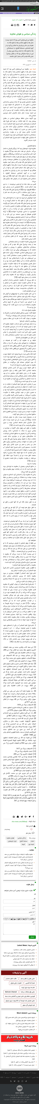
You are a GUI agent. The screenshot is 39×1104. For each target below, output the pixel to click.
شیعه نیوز (31, 844)
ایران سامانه (16, 1102)
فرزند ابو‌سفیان (12, 841)
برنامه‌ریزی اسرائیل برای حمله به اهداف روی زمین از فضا (19, 953)
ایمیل (33, 905)
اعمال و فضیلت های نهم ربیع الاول (25, 1020)
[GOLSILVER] (19, 1038)
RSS (2, 1077)
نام (34, 898)
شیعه (23, 844)
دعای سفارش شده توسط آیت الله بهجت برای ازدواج (20, 1001)
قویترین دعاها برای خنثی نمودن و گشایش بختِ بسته (20, 996)
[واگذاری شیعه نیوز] (19, 13)
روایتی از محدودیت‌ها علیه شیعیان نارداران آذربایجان (19, 1057)
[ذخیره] (18, 25)
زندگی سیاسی (22, 838)
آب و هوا (7, 1073)
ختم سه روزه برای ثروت (28, 987)
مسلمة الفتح (23, 841)
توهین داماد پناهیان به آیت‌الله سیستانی (21, 1050)
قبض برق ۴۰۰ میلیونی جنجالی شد (25, 1026)
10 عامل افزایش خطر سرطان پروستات (24, 962)
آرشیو (19, 1073)
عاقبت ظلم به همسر (11, 979)
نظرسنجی (21, 1077)
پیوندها (14, 1073)
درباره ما (34, 1073)
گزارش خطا (29, 826)
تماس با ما (26, 1073)
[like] (19, 829)
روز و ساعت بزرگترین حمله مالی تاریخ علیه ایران (19, 1053)
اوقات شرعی (35, 1077)
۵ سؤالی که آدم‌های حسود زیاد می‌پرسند (23, 965)
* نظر (33, 922)
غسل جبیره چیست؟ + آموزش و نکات (22, 1065)
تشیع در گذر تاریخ (17, 20)
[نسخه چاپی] (12, 25)
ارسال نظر (29, 833)
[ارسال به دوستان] (15, 25)
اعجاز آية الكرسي (30, 983)
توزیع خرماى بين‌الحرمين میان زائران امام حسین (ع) (20, 1017)
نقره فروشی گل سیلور (29, 1005)
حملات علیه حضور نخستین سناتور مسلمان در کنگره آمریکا (19, 956)
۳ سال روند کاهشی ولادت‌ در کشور (23, 1062)
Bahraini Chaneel (11, 992)
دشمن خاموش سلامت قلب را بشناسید (24, 950)
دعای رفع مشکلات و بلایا (28, 992)
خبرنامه (8, 1077)
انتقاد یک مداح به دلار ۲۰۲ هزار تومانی (24, 959)
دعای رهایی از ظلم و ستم (28, 979)
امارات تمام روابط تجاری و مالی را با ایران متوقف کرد (20, 1023)
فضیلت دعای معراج (16, 983)
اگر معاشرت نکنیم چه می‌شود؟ (26, 1030)
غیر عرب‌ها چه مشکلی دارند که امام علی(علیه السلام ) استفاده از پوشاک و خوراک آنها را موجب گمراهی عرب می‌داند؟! (19, 865)
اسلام (32, 841)
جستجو (14, 1077)
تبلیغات (28, 1077)
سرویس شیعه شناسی (30, 20)
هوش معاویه (10, 838)
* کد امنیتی (32, 912)
